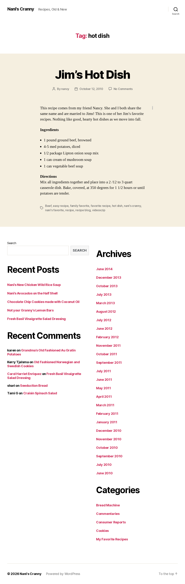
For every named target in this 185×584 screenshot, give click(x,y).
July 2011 (103, 371)
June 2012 (104, 328)
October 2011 (106, 354)
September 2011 (109, 362)
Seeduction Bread (34, 385)
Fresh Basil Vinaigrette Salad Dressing (36, 319)
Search (11, 243)
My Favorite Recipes (112, 539)
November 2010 (108, 439)
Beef (48, 206)
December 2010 (108, 431)
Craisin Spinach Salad (40, 393)
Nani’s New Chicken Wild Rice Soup (34, 285)
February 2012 (107, 337)
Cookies (102, 531)
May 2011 (103, 388)
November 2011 (108, 345)
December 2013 (108, 277)
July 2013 (103, 294)
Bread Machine (108, 505)
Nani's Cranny (20, 9)
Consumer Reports (111, 522)
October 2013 (107, 286)
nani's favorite (54, 210)
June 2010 (104, 473)
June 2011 (104, 379)
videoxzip (98, 210)
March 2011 (105, 405)
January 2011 (106, 422)
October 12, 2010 (91, 89)
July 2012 (103, 320)
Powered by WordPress (63, 574)
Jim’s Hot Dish (92, 74)
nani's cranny (132, 206)
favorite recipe (100, 206)
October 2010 (107, 448)
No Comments (123, 89)
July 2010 (104, 465)
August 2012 (106, 311)
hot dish (117, 206)
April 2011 (104, 397)
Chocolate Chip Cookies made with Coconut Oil (43, 302)
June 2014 (104, 269)
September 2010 (109, 456)
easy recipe (60, 206)
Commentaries (108, 514)
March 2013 (105, 303)
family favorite (79, 206)
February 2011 (107, 414)
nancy (65, 89)
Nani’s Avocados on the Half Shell (32, 293)
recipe (69, 210)
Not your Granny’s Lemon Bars (30, 310)
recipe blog (83, 210)
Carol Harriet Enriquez (24, 374)
